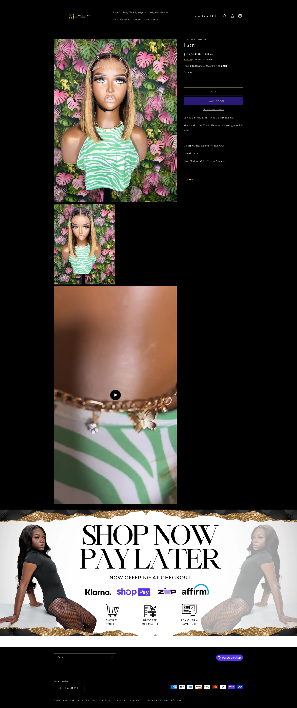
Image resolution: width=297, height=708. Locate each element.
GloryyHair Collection (70, 700)
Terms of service (137, 700)
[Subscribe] (112, 657)
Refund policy (106, 700)
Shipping (188, 59)
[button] (134, 12)
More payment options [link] (213, 109)
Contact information (173, 700)
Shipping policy (154, 700)
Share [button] (190, 179)
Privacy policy (121, 700)
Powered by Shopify (88, 700)
